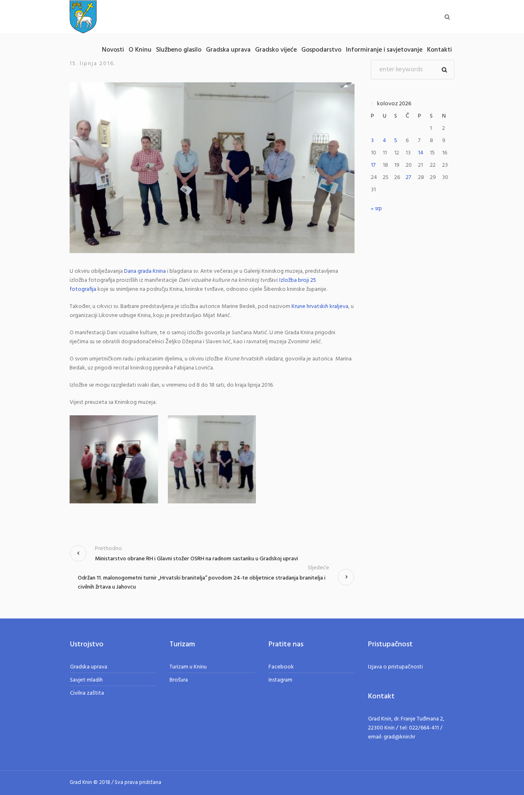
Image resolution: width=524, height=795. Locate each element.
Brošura (178, 680)
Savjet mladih (86, 680)
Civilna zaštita (87, 693)
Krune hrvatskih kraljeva (319, 306)
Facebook (281, 667)
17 (373, 165)
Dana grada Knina (145, 271)
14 (420, 153)
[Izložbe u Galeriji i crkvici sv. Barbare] (212, 167)
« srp (376, 208)
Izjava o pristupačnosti (395, 667)
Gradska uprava (88, 667)
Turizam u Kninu (188, 667)
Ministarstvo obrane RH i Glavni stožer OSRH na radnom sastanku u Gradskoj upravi (196, 559)
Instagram (280, 680)
